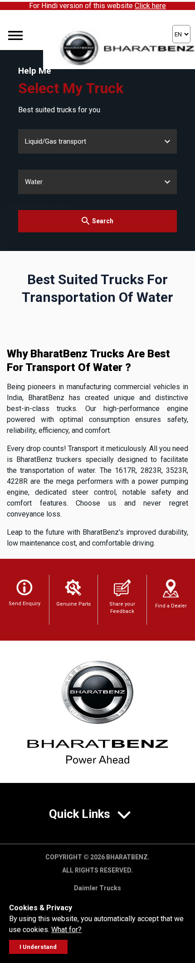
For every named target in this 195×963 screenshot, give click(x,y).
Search (102, 221)
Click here (150, 5)
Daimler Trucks (97, 888)
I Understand (38, 946)
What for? (66, 929)
